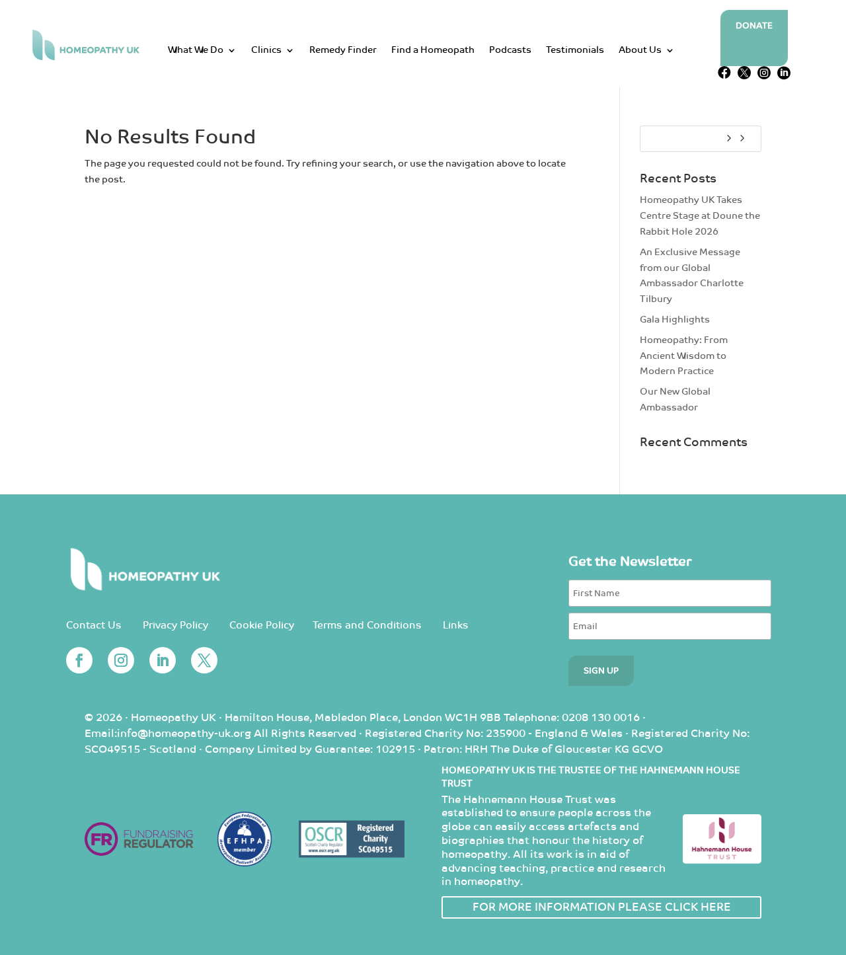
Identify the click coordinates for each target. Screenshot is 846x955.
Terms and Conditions (367, 625)
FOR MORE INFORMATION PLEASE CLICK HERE (602, 907)
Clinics (266, 51)
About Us (640, 51)
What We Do (195, 51)
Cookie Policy (261, 625)
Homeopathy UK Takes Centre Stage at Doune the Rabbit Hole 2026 (700, 215)
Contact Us (94, 625)
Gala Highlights (675, 319)
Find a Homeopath (433, 51)
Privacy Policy (175, 625)
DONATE (754, 26)
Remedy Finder (343, 51)
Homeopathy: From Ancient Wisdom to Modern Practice (684, 355)
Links (456, 625)
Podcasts (510, 51)
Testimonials (575, 51)
